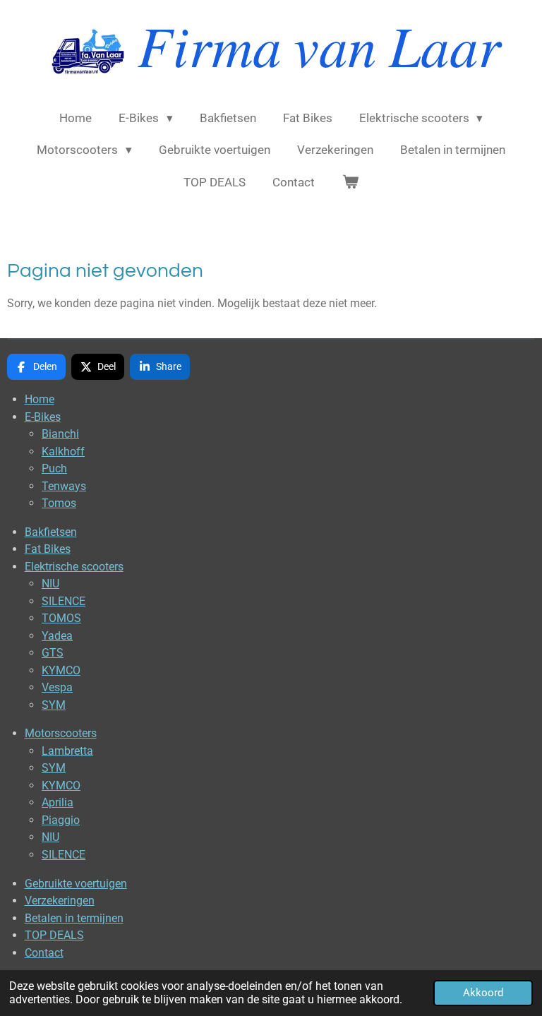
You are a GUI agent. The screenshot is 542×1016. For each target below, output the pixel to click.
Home (39, 399)
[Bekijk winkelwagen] (350, 183)
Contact (44, 953)
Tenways (64, 486)
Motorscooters (61, 733)
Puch (54, 468)
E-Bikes (43, 417)
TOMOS (61, 618)
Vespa (57, 687)
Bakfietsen (51, 532)
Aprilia (57, 802)
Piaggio (61, 820)
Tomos (59, 503)
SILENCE (63, 601)
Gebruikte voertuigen (76, 883)
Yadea (57, 636)
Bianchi (60, 434)
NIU (50, 583)
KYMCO (61, 670)
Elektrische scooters (74, 566)
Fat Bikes (48, 549)
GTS (53, 652)
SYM (54, 705)
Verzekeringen (60, 900)
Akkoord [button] (483, 992)
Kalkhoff (63, 451)
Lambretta (67, 751)
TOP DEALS (54, 935)
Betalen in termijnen (74, 918)
